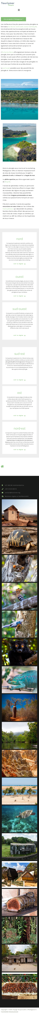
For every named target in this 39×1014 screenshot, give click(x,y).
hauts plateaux (8, 209)
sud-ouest (6, 68)
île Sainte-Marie (7, 52)
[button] (18, 10)
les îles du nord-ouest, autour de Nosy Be (22, 27)
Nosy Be (7, 182)
